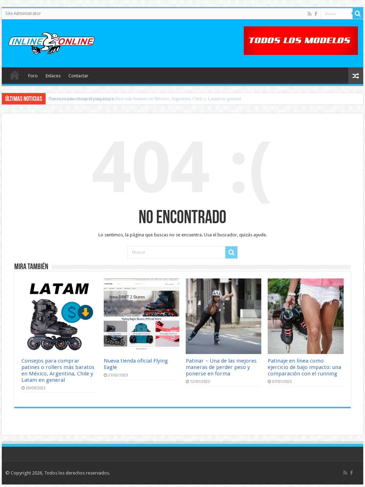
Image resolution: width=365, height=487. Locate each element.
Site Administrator (23, 13)
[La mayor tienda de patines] (301, 40)
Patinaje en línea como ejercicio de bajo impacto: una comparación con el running (304, 367)
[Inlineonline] (51, 42)
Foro (33, 75)
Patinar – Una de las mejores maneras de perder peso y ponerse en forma (221, 367)
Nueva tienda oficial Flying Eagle (81, 98)
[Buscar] (358, 13)
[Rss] (309, 14)
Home (14, 74)
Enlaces (53, 75)
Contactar (78, 75)
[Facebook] (316, 14)
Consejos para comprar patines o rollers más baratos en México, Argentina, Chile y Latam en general (57, 370)
